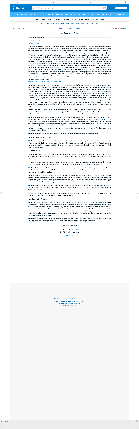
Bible (14, 28)
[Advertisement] (69, 273)
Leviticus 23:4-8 (33, 82)
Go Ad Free (4, 421)
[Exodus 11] (2, 198)
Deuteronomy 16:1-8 (59, 82)
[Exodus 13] (136, 198)
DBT (18, 28)
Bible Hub (69, 235)
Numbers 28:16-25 (45, 82)
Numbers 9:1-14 (33, 43)
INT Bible (79, 230)
